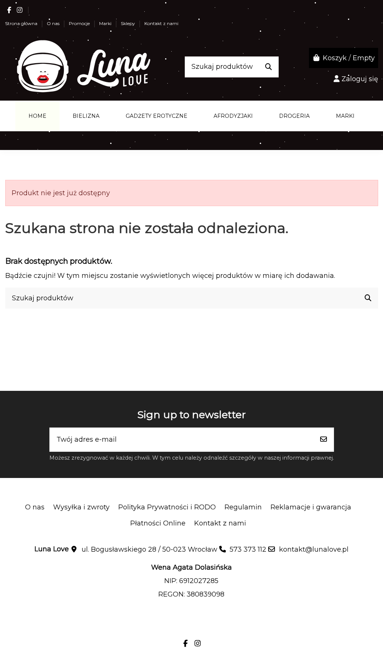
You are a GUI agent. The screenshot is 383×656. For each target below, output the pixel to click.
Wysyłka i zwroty (81, 507)
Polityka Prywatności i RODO (167, 507)
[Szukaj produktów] (268, 66)
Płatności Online (158, 523)
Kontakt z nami (161, 23)
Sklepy (128, 23)
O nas (54, 23)
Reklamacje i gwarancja (310, 507)
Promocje (80, 23)
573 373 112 (248, 549)
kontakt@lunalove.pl (314, 549)
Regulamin (243, 507)
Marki (106, 23)
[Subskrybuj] (323, 439)
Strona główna (22, 23)
